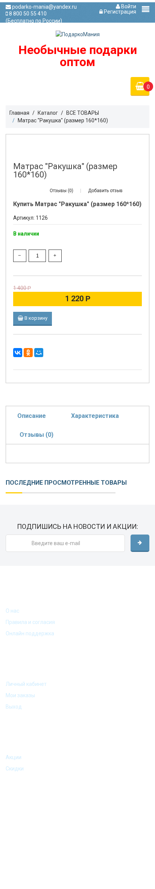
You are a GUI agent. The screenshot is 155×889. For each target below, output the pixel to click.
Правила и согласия (30, 622)
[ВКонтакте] (17, 352)
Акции (13, 757)
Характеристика (95, 415)
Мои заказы (20, 695)
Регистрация (119, 11)
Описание (31, 415)
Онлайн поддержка (30, 633)
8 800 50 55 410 (27, 14)
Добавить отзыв (105, 190)
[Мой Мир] (38, 352)
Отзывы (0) (36, 434)
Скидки (15, 769)
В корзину (35, 318)
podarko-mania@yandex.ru (36, 7)
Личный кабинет (26, 684)
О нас (12, 611)
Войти (128, 6)
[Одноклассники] (28, 352)
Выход (14, 707)
